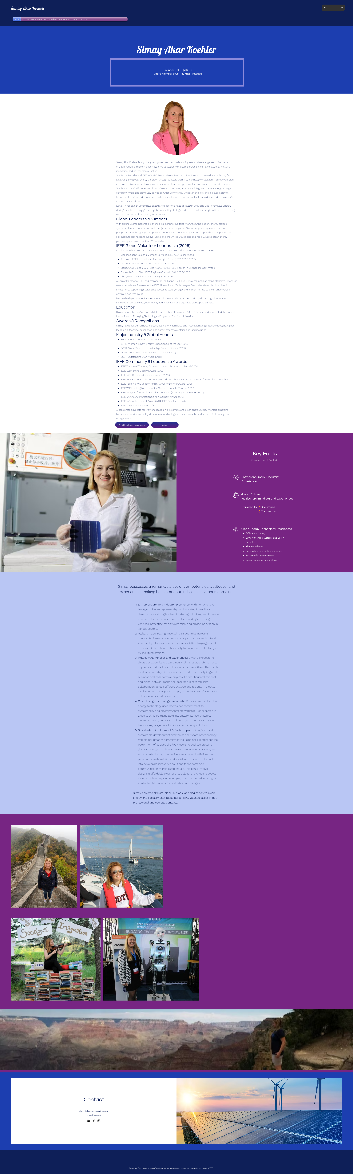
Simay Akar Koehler (28, 8)
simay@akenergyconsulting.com (93, 1111)
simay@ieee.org (94, 1115)
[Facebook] (94, 1121)
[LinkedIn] (88, 1121)
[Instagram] (99, 1121)
